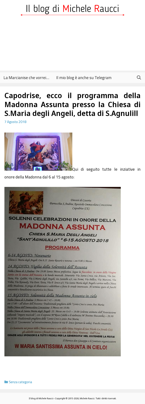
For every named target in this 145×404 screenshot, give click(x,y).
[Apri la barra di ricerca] (139, 77)
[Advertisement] (72, 46)
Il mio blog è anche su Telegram (84, 77)
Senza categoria (20, 382)
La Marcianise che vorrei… (26, 77)
